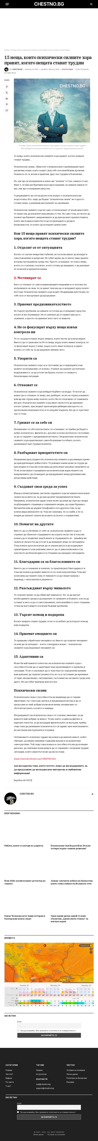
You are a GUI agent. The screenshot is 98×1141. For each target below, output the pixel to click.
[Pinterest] (6, 104)
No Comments (83, 69)
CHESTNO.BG (17, 69)
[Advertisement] (49, 29)
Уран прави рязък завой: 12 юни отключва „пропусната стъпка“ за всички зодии (69, 919)
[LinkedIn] (6, 98)
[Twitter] (6, 92)
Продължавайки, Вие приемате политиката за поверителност (48, 1030)
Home (6, 50)
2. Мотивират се (27, 278)
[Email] (6, 110)
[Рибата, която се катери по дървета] (25, 830)
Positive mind (67, 69)
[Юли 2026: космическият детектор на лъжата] (25, 865)
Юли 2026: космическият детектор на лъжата (24, 882)
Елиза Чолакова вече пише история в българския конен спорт (24, 917)
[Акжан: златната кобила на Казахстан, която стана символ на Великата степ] (72, 865)
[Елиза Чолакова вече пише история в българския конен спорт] (25, 900)
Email (19, 1022)
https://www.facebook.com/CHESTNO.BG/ (35, 758)
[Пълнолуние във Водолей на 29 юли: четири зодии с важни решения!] (72, 830)
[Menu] (7, 4)
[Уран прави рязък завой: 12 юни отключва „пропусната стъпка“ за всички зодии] (72, 900)
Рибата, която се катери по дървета (23, 845)
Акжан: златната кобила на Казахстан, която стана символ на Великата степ (72, 882)
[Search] (91, 4)
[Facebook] (6, 86)
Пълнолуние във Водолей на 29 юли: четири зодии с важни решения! (71, 847)
